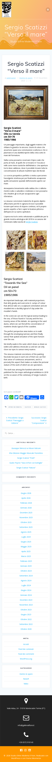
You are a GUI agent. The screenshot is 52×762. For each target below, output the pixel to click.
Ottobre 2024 (26, 571)
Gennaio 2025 (26, 566)
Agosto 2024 (26, 580)
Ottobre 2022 (26, 619)
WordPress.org (26, 659)
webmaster (11, 78)
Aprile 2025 (26, 551)
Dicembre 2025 (26, 512)
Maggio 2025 (26, 546)
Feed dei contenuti (26, 649)
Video (26, 683)
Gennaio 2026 (26, 508)
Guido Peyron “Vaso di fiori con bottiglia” (26, 463)
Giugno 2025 (26, 541)
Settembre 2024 (26, 575)
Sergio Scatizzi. (32, 222)
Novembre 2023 (26, 605)
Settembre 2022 (26, 624)
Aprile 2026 (26, 498)
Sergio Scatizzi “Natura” (26, 467)
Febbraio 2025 (26, 561)
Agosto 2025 (26, 532)
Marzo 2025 (26, 556)
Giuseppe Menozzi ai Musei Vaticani (26, 448)
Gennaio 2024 (26, 595)
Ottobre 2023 (26, 609)
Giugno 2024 (26, 590)
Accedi (26, 644)
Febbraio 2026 (26, 503)
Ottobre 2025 (26, 522)
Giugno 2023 (26, 614)
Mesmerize (36, 758)
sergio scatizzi (40, 407)
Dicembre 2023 (26, 600)
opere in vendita (15, 407)
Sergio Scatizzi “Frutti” (26, 458)
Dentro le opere (25, 78)
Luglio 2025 (26, 537)
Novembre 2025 (26, 517)
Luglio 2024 (26, 585)
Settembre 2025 (26, 527)
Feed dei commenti (26, 654)
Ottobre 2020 (26, 629)
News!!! (26, 679)
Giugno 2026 (26, 493)
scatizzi (28, 407)
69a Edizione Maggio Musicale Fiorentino (26, 453)
